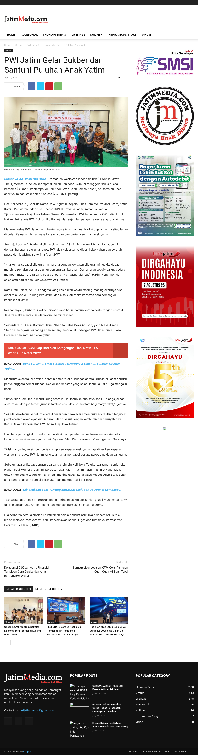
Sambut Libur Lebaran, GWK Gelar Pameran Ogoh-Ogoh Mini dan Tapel (100, 569)
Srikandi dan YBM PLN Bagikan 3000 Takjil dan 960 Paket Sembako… (72, 490)
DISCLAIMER (179, 751)
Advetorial (29, 34)
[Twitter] (191, 2)
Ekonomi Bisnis (54, 34)
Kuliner (96, 34)
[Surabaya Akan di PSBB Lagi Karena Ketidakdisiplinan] (79, 692)
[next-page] (12, 642)
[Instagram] (184, 2)
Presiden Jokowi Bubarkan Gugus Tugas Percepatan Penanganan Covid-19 (106, 708)
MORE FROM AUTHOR (48, 589)
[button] (189, 35)
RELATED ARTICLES (19, 589)
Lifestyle (78, 34)
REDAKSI (133, 751)
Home (11, 34)
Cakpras (27, 751)
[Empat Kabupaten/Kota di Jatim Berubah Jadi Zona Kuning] (79, 729)
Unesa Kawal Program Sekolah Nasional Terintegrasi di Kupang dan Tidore (22, 630)
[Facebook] (178, 2)
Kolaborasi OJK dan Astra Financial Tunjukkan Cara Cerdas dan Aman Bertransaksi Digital (26, 571)
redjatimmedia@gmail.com (37, 710)
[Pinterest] (49, 86)
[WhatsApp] (58, 86)
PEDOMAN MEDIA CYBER (155, 751)
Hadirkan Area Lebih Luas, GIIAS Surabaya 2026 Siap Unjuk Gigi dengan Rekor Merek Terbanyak (108, 630)
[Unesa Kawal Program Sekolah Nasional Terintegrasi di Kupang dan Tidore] (23, 610)
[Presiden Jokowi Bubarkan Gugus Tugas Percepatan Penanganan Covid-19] (79, 709)
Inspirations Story (122, 34)
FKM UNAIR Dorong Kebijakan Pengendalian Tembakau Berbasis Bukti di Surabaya (64, 630)
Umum (146, 34)
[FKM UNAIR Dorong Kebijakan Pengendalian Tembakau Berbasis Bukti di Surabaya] (66, 610)
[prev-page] (6, 642)
